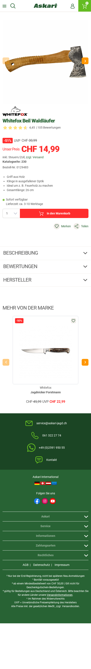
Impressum (62, 565)
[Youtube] (53, 501)
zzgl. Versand (35, 157)
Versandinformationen (60, 594)
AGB (26, 565)
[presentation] (6, 362)
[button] (85, 60)
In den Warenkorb (58, 213)
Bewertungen (20, 266)
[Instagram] (45, 501)
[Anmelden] (72, 6)
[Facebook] (37, 501)
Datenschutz (41, 565)
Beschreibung (21, 253)
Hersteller (17, 280)
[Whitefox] (15, 111)
